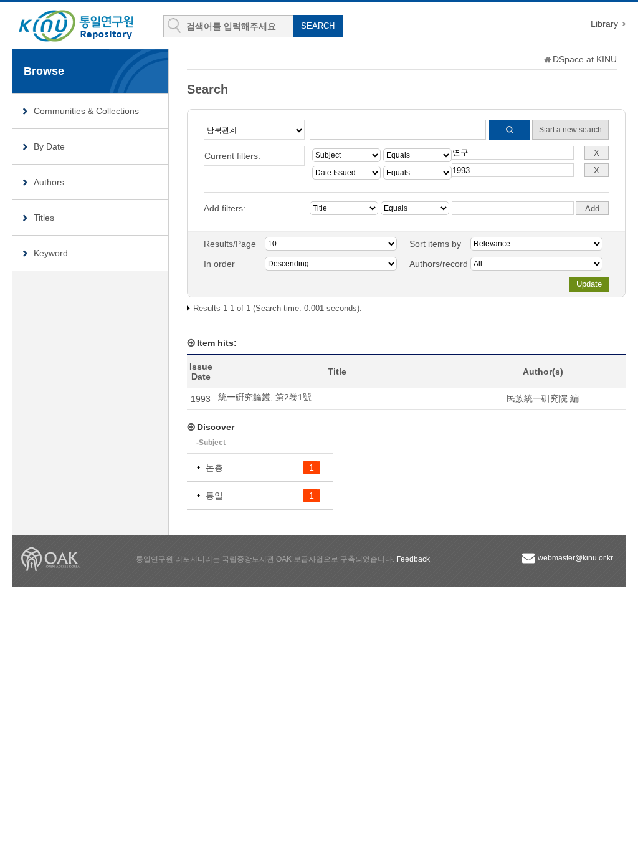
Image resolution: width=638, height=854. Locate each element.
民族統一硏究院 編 (543, 398)
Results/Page (230, 244)
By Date (49, 146)
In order (219, 264)
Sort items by (435, 244)
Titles (44, 218)
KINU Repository (86, 26)
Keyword (51, 253)
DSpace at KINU (585, 59)
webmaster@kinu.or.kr (575, 558)
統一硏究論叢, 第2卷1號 (265, 397)
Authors (49, 182)
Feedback (413, 559)
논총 (214, 468)
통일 (214, 496)
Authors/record (438, 264)
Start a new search (570, 129)
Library (604, 24)
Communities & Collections (86, 111)
